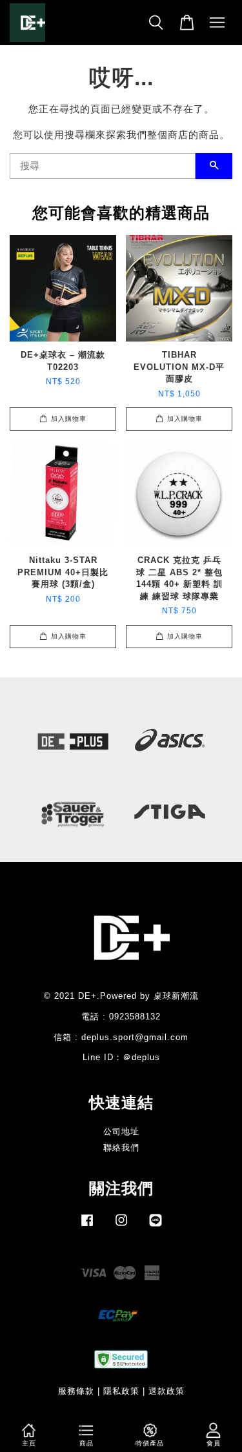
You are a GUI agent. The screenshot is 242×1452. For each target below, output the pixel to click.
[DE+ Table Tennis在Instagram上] (121, 1226)
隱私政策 (121, 1391)
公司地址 (121, 1131)
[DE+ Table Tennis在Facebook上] (87, 1226)
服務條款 (76, 1391)
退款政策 (166, 1391)
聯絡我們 (121, 1147)
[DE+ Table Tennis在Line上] (155, 1226)
